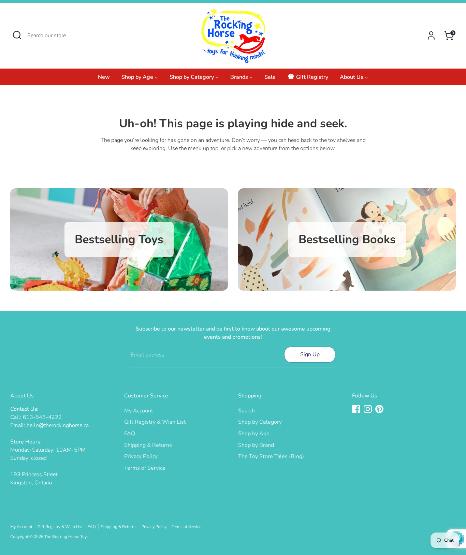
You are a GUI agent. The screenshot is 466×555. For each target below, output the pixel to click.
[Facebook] (356, 409)
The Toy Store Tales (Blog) (271, 456)
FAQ (129, 433)
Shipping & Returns (148, 445)
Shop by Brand (256, 445)
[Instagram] (368, 409)
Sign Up (310, 354)
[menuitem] (104, 79)
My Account (138, 410)
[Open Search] (17, 35)
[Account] (431, 35)
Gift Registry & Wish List (155, 422)
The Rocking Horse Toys (66, 536)
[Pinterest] (379, 409)
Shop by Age (254, 433)
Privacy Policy (141, 456)
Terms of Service (144, 468)
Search (246, 410)
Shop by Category (260, 422)
